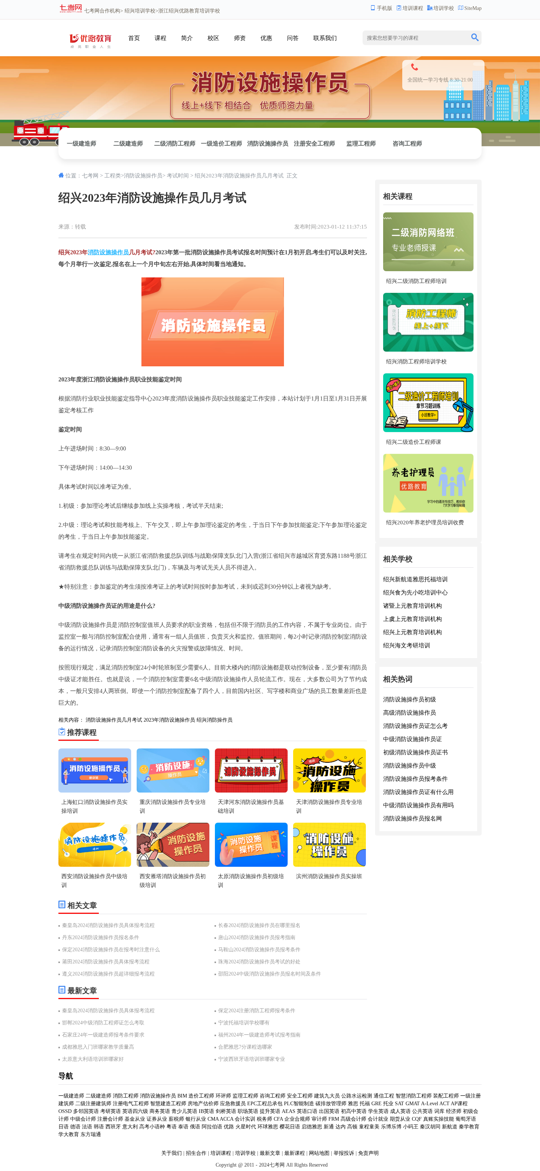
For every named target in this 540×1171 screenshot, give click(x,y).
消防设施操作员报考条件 (415, 779)
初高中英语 (354, 1111)
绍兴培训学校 (140, 11)
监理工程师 (361, 143)
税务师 (264, 1119)
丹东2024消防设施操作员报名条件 (100, 937)
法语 (87, 1126)
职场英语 (248, 1111)
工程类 (112, 176)
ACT (444, 1103)
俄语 (195, 1126)
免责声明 (368, 1153)
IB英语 (206, 1111)
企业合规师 (297, 1119)
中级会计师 (83, 1119)
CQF (417, 1119)
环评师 (223, 1096)
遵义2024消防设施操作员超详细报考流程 (108, 974)
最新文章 (270, 1153)
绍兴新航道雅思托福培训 (415, 579)
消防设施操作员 (267, 143)
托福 (365, 1103)
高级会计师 (353, 1119)
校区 (213, 38)
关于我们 (171, 1153)
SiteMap (473, 8)
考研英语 (110, 1111)
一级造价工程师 (221, 143)
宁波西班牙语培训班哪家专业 (251, 1059)
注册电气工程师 (131, 1103)
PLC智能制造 (299, 1103)
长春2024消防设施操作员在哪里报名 (259, 925)
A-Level (429, 1103)
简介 (187, 38)
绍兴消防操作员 (215, 720)
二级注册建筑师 (93, 1103)
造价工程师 (201, 1096)
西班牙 (113, 1126)
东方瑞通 (90, 1134)
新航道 (449, 1126)
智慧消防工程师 (414, 1096)
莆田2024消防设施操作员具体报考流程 (106, 962)
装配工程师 (446, 1096)
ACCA (226, 1119)
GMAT (413, 1103)
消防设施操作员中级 (409, 765)
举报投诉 (344, 1153)
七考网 (92, 11)
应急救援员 (233, 1103)
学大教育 (68, 1134)
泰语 (183, 1126)
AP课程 (459, 1103)
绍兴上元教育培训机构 (412, 632)
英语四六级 (135, 1111)
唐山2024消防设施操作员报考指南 (256, 937)
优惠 (266, 38)
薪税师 (176, 1119)
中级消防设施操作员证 (412, 739)
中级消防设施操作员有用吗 (418, 805)
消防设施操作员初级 (409, 699)
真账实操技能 (438, 1119)
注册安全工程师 (314, 143)
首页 (134, 38)
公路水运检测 (356, 1096)
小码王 (410, 1126)
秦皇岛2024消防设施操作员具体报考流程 (108, 925)
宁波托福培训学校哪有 (244, 1022)
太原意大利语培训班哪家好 (93, 1059)
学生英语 (378, 1111)
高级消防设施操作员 (409, 713)
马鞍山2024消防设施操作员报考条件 (259, 949)
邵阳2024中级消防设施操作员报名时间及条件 (269, 974)
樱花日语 (290, 1126)
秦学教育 (469, 1126)
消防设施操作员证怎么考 (415, 726)
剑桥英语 (226, 1111)
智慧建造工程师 (168, 1103)
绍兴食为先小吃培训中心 (415, 592)
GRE (376, 1103)
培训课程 (413, 8)
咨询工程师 (407, 143)
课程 (160, 38)
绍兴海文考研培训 (406, 645)
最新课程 (294, 1153)
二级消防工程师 (174, 143)
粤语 (171, 1126)
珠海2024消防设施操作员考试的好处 (259, 962)
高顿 (352, 1126)
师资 (240, 38)
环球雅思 (268, 1126)
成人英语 (400, 1111)
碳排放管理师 (331, 1103)
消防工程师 (125, 1096)
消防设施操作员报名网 (412, 818)
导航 (65, 1076)
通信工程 (384, 1096)
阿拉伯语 (212, 1126)
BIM (182, 1096)
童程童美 (369, 1126)
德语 (75, 1126)
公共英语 (422, 1111)
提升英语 (270, 1111)
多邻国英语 (86, 1111)
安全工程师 (300, 1096)
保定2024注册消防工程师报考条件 (256, 1010)
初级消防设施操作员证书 (415, 752)
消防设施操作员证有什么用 (418, 792)
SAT (399, 1103)
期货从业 (400, 1119)
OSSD (65, 1111)
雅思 (353, 1103)
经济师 (453, 1111)
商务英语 (160, 1111)
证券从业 (157, 1119)
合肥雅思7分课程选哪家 (245, 1047)
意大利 (130, 1126)
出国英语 (329, 1111)
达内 (340, 1126)
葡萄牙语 (466, 1119)
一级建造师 (81, 143)
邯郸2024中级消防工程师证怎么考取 (103, 1022)
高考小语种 (152, 1126)
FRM (333, 1119)
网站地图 (319, 1153)
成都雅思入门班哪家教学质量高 (98, 1047)
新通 (329, 1126)
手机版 (384, 8)
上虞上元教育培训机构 (412, 619)
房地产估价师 (203, 1103)
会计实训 (245, 1119)
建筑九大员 (327, 1096)
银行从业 (196, 1119)
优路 (229, 1126)
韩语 (99, 1126)
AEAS (288, 1111)
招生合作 (196, 1153)
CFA (278, 1119)
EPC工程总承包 (264, 1103)
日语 (63, 1126)
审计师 (319, 1119)
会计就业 (378, 1119)
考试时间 (178, 176)
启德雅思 (312, 1126)
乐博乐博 (391, 1126)
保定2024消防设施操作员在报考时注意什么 (111, 949)
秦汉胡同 (430, 1126)
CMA (213, 1119)
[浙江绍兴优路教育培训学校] (92, 51)
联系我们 (325, 38)
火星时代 (245, 1126)
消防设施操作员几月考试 (114, 720)
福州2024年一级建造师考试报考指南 (259, 1035)
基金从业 (135, 1119)
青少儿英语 (184, 1111)
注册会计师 (110, 1119)
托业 (388, 1103)
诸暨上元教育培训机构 (412, 606)
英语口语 (307, 1111)
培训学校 (443, 8)
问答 (293, 38)
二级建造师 (128, 143)
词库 (439, 1111)
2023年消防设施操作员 (169, 720)
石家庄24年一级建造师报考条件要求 (103, 1035)
